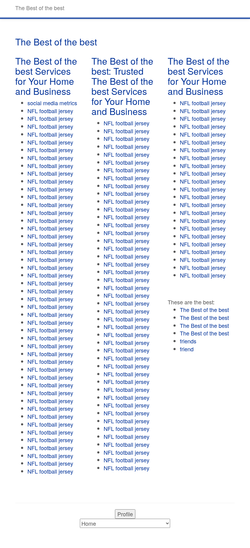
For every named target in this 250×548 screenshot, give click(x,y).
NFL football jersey (50, 111)
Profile (125, 514)
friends (188, 341)
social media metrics (52, 103)
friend (187, 349)
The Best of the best (204, 309)
